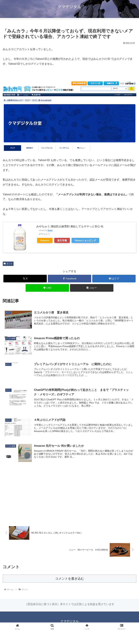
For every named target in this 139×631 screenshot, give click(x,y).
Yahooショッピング (85, 240)
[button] (91, 288)
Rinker (50, 230)
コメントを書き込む (69, 578)
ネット (9, 263)
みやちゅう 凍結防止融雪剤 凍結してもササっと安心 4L (70, 226)
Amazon (44, 240)
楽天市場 (62, 240)
